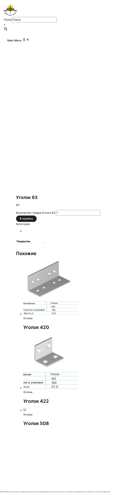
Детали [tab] (28, 231)
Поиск (8, 19)
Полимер (37, 241)
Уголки (20, 189)
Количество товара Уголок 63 (35, 212)
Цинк (48, 241)
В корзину (26, 218)
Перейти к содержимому (16, 2)
